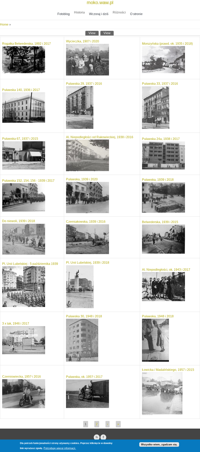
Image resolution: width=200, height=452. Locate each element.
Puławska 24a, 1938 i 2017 (161, 139)
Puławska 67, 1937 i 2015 (20, 138)
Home (4, 24)
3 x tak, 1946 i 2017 (15, 323)
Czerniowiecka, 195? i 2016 (21, 376)
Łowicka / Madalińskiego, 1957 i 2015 (168, 369)
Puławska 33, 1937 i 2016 (160, 83)
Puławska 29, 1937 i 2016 (84, 83)
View (93, 33)
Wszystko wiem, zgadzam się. (159, 444)
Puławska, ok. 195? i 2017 (84, 376)
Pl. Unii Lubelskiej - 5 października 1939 (30, 263)
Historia (79, 12)
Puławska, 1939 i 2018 (158, 179)
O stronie (136, 14)
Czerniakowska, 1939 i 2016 (85, 221)
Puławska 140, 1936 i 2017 (21, 90)
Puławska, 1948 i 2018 (158, 316)
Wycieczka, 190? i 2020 (82, 41)
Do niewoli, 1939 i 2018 (18, 221)
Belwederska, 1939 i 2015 (160, 222)
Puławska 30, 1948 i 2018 (84, 316)
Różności (119, 12)
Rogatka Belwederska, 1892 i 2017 (26, 43)
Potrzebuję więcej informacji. (60, 448)
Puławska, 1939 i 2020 (82, 179)
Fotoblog (63, 14)
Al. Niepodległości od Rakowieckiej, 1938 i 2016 (99, 137)
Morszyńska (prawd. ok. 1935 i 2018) (167, 43)
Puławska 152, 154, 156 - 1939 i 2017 (28, 180)
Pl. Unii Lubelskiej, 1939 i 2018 (87, 262)
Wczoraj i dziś (98, 14)
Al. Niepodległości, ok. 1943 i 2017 (166, 269)
